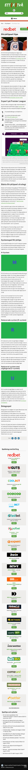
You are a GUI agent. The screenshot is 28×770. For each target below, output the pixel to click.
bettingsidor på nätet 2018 (15, 97)
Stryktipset (7, 23)
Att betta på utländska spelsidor (11, 737)
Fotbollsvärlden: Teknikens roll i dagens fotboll (14, 730)
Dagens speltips (8, 765)
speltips (20, 106)
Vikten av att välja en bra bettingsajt (12, 745)
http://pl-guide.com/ (12, 117)
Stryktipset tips (20, 58)
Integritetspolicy (17, 765)
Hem (2, 23)
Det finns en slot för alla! (9, 753)
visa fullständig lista (14, 707)
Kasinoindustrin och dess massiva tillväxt (13, 741)
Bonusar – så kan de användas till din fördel (13, 749)
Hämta (14, 462)
